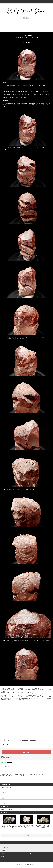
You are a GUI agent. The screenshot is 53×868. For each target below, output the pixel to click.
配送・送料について (18, 859)
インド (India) (22, 775)
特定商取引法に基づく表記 (6, 757)
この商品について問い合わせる (7, 768)
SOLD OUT (26, 752)
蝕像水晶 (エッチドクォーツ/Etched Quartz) (19, 26)
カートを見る (29, 853)
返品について (3, 756)
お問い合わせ (3, 856)
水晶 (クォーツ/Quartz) (8, 26)
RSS (45, 859)
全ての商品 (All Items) (7, 25)
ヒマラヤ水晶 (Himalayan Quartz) (6, 775)
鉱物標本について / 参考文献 (7, 809)
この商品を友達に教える (6, 766)
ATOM (48, 859)
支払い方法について (10, 859)
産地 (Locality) (16, 775)
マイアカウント (3, 853)
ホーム (2, 24)
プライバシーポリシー (40, 859)
